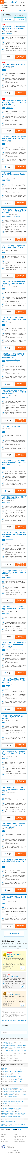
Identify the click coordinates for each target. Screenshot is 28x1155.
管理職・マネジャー (5, 1109)
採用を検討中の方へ (18, 1139)
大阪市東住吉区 (5, 1094)
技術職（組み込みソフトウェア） (8, 1071)
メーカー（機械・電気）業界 (7, 1043)
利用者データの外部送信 (19, 1141)
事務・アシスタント (18, 1081)
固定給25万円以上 (5, 1121)
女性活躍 (17, 1111)
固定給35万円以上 (12, 1121)
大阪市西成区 (11, 1094)
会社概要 (16, 1133)
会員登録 (2, 2)
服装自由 (13, 1111)
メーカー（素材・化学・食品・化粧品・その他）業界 (12, 1045)
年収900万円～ (17, 1103)
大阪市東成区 (17, 1091)
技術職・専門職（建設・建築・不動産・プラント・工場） (12, 1076)
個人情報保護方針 (10, 1147)
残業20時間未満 (5, 1114)
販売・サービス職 (18, 1079)
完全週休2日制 (11, 1114)
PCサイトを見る (4, 1141)
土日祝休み (23, 1114)
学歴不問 (17, 1109)
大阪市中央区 (15, 1096)
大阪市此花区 (15, 1088)
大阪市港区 (4, 1089)
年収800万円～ (11, 1103)
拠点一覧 (3, 1134)
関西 (15, 1124)
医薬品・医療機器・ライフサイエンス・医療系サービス (12, 1047)
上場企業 (11, 1113)
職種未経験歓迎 (18, 1114)
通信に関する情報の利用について (20, 1137)
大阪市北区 (10, 1096)
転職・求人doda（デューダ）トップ (7, 1124)
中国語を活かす (17, 1113)
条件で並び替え (23, 10)
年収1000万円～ (24, 1103)
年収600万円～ (23, 1101)
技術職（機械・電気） (19, 1071)
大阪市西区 (21, 1088)
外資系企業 (4, 1032)
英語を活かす (12, 1109)
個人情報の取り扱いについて (12, 1146)
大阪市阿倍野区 (15, 1093)
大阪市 (22, 1124)
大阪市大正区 (9, 1089)
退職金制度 (23, 1113)
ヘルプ (2, 1133)
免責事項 (3, 1136)
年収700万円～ (4, 1103)
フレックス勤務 (18, 1108)
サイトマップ (4, 1139)
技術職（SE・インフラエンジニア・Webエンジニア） (12, 1069)
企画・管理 (7, 1068)
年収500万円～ (17, 1101)
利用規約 (16, 1134)
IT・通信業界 (4, 1042)
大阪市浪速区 (21, 1089)
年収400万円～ (11, 1101)
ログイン (5, 2)
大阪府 (18, 1124)
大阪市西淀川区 (5, 1091)
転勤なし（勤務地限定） (6, 1111)
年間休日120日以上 (11, 1108)
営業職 (3, 1068)
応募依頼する (20, 57)
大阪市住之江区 (23, 1094)
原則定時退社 (4, 1116)
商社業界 (24, 1045)
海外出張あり (10, 1116)
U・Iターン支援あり (17, 1116)
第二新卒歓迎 (4, 1108)
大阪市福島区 (10, 1088)
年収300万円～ (4, 1101)
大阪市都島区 (4, 1088)
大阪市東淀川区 (11, 1091)
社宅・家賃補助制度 (5, 1113)
